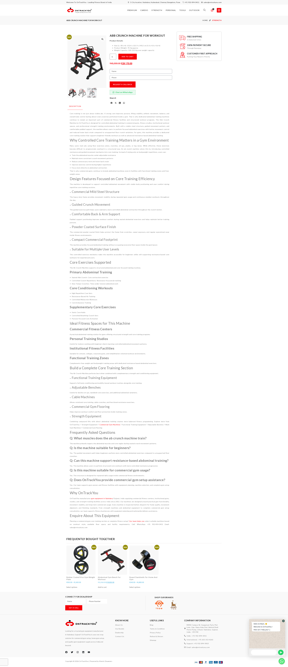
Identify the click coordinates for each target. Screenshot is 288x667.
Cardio (144, 10)
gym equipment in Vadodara (102, 498)
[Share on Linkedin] (120, 102)
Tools (182, 10)
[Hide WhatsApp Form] (282, 661)
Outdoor (194, 10)
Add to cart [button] (102, 587)
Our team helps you (136, 521)
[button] (204, 10)
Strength (157, 10)
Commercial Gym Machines (109, 425)
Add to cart (128, 57)
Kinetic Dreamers (105, 661)
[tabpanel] (120, 319)
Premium (132, 10)
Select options (71, 587)
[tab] (75, 107)
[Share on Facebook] (111, 102)
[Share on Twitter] (116, 102)
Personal (171, 10)
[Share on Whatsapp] (124, 102)
